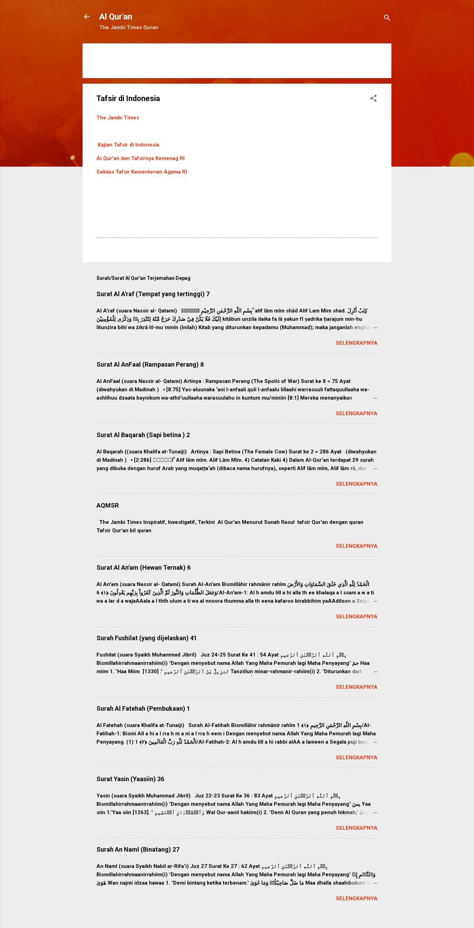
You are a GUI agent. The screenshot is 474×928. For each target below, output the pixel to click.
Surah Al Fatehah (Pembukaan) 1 (143, 708)
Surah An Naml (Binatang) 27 (137, 849)
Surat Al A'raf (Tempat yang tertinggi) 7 (153, 294)
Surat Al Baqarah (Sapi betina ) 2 (143, 434)
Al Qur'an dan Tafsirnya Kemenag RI (140, 158)
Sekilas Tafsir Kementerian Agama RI (141, 172)
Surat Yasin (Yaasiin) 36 (130, 779)
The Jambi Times (117, 118)
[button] (373, 99)
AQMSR (107, 505)
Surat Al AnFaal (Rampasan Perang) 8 (150, 364)
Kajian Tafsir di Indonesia (128, 145)
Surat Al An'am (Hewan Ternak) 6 (143, 567)
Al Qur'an (115, 17)
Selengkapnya (357, 343)
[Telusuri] (387, 19)
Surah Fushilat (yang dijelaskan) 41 (146, 638)
